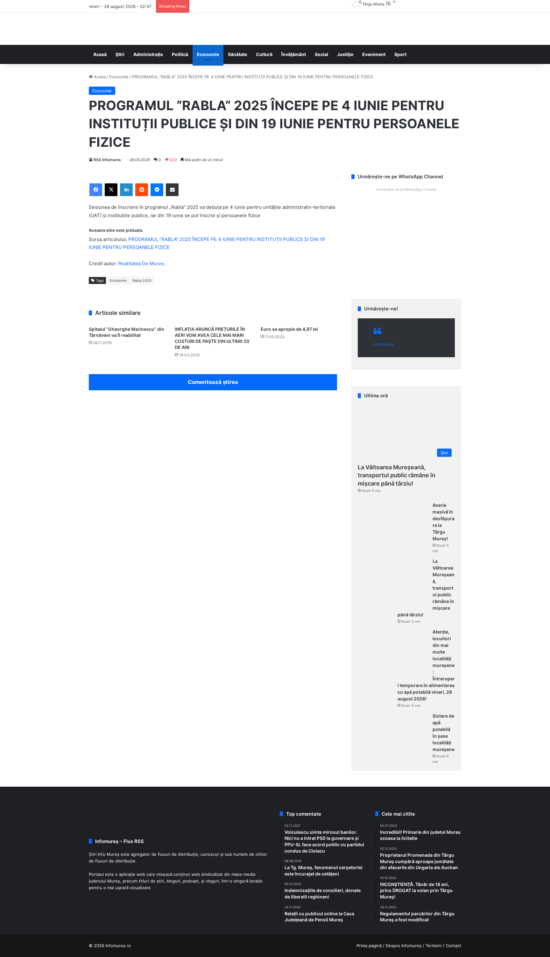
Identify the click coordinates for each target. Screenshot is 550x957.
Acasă (100, 54)
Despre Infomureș (403, 945)
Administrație (148, 54)
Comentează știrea (213, 382)
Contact (453, 945)
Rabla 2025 (142, 280)
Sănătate (237, 54)
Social (321, 54)
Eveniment (373, 54)
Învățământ (293, 54)
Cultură (264, 54)
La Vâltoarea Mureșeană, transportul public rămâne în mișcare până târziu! (396, 475)
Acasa (99, 76)
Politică (180, 54)
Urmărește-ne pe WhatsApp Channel (406, 189)
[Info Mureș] (98, 29)
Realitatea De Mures (141, 263)
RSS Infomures (107, 159)
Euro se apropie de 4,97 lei (289, 329)
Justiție (345, 54)
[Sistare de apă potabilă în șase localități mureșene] (393, 737)
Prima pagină (369, 945)
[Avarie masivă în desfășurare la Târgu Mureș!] (393, 526)
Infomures (384, 344)
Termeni (433, 945)
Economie (208, 54)
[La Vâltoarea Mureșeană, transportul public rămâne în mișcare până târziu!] (393, 582)
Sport (400, 54)
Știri (120, 54)
